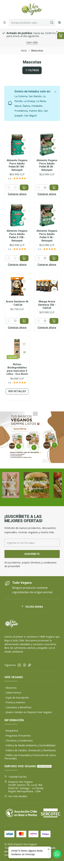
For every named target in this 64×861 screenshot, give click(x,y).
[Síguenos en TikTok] (29, 665)
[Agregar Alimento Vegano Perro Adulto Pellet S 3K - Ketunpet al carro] (53, 258)
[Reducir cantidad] (9, 187)
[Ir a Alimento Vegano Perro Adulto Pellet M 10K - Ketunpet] (17, 144)
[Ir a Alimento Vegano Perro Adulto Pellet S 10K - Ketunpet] (17, 215)
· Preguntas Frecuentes (17, 735)
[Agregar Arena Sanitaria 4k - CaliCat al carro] (24, 321)
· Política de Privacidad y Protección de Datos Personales (30, 756)
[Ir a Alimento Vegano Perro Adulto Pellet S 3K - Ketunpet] (47, 215)
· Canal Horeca (12, 692)
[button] (32, 70)
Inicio (24, 50)
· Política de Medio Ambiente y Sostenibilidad (29, 745)
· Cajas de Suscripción (16, 697)
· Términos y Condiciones (18, 740)
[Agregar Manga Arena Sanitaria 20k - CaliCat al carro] (53, 321)
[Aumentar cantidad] (15, 187)
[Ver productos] (32, 485)
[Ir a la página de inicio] (31, 9)
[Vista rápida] (24, 148)
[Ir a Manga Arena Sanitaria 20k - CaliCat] (47, 286)
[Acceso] (59, 22)
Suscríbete (32, 554)
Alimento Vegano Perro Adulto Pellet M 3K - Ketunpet (47, 165)
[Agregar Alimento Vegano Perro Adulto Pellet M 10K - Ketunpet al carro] (24, 187)
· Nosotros (10, 687)
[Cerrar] (55, 91)
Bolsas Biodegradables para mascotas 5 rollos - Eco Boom (17, 369)
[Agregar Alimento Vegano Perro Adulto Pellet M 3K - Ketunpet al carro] (53, 187)
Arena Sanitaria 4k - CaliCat (17, 303)
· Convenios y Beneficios (18, 707)
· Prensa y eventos (14, 702)
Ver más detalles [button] (17, 796)
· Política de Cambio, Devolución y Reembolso (30, 750)
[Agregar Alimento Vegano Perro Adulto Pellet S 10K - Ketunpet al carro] (24, 258)
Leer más (32, 42)
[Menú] (4, 22)
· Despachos (11, 730)
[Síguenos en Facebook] (24, 665)
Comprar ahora (17, 194)
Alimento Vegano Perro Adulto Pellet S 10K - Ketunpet (17, 235)
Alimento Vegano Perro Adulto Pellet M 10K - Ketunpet (17, 165)
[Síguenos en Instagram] (19, 665)
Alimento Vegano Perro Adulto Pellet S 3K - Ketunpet (47, 235)
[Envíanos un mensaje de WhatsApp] (57, 854)
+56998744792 (17, 776)
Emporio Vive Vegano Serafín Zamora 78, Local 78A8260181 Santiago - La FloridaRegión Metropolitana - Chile (25, 786)
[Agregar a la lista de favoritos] (24, 140)
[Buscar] (52, 22)
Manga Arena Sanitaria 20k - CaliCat (47, 305)
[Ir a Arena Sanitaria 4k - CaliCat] (17, 286)
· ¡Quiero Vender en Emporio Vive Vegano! (28, 712)
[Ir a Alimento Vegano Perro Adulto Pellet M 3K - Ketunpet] (47, 144)
